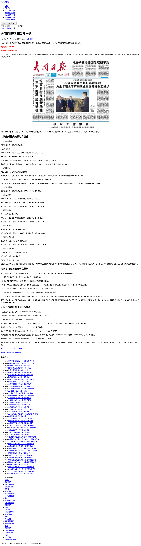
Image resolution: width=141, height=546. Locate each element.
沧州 (6, 507)
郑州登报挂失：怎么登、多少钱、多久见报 (22, 451)
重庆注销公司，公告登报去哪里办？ (20, 382)
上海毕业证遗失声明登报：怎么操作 (20, 393)
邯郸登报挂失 (9, 487)
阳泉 (6, 516)
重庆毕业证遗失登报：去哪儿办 (19, 365)
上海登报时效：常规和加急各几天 (19, 384)
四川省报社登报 (10, 13)
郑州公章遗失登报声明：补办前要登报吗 (22, 460)
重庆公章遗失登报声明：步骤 (18, 370)
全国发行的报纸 (10, 500)
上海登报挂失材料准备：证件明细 (19, 386)
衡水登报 (8, 510)
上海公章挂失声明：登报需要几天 (19, 398)
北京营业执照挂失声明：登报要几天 (20, 432)
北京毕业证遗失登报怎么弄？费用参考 (21, 425)
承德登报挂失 (9, 505)
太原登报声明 (9, 512)
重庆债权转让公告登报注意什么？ (19, 377)
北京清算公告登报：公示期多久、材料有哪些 (23, 439)
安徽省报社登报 (10, 20)
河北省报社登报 (10, 10)
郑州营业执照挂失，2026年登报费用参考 (22, 462)
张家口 (7, 480)
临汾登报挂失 (9, 533)
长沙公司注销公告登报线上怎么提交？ (21, 474)
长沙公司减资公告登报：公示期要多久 (21, 471)
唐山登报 (8, 491)
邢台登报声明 (9, 484)
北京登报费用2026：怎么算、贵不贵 (20, 418)
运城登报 (8, 528)
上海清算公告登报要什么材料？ (19, 407)
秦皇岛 (7, 489)
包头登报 (8, 537)
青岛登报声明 (9, 503)
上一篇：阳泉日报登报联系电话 (11, 349)
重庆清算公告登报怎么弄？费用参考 (20, 375)
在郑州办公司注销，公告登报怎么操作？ (22, 469)
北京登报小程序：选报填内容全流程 (20, 421)
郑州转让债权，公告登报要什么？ (19, 464)
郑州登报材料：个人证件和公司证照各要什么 (23, 448)
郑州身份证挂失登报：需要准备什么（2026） (23, 457)
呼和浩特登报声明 (11, 539)
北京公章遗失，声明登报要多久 (19, 430)
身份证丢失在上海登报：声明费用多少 (21, 395)
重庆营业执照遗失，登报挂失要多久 (20, 372)
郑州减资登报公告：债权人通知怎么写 (21, 467)
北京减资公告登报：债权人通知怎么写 (21, 444)
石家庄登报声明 (10, 493)
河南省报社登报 (10, 17)
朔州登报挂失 (9, 523)
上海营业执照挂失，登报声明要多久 (20, 400)
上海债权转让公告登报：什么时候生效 (21, 409)
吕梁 (6, 535)
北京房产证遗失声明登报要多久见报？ (21, 423)
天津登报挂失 (9, 496)
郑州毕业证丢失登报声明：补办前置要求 (22, 455)
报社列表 (8, 8)
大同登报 (29, 39)
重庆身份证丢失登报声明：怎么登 (19, 368)
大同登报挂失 (9, 514)
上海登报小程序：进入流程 (17, 391)
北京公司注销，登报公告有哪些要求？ (21, 446)
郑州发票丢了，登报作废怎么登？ (19, 453)
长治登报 (8, 519)
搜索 (21, 26)
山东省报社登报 (10, 15)
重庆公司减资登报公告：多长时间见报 (21, 379)
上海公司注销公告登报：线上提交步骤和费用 (23, 414)
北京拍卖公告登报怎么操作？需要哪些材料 (22, 437)
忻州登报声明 (9, 530)
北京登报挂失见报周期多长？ (18, 416)
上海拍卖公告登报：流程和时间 (19, 405)
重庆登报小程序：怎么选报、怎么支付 (21, 363)
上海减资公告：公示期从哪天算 (19, 411)
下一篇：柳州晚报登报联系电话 (11, 352)
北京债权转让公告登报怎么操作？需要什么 (22, 441)
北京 (6, 498)
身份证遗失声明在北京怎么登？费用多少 (22, 428)
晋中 (6, 526)
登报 (6, 6)
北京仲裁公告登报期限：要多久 (19, 434)
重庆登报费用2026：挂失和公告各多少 (21, 361)
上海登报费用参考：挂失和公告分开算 (21, 388)
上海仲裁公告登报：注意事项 (18, 402)
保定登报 (8, 482)
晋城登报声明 (9, 521)
